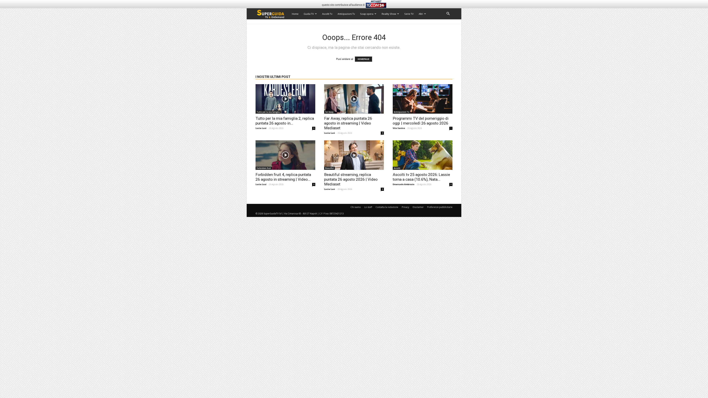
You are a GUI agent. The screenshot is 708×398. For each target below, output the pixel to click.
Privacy (405, 207)
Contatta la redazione (387, 207)
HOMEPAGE (363, 59)
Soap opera (366, 13)
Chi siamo (355, 207)
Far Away (329, 112)
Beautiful (329, 168)
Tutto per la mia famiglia (268, 112)
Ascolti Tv (327, 13)
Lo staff (368, 207)
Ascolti (397, 168)
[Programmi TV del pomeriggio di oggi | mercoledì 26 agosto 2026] (422, 99)
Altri (421, 13)
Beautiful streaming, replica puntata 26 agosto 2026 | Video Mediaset (351, 179)
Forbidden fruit (264, 168)
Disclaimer (418, 207)
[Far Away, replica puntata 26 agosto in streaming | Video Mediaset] (354, 99)
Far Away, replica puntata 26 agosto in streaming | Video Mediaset (348, 123)
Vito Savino (399, 128)
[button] (448, 14)
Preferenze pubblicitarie (439, 207)
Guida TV (309, 13)
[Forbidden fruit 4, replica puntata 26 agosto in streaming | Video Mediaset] (285, 155)
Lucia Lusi (261, 128)
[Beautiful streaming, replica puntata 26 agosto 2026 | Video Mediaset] (354, 155)
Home (295, 13)
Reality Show (389, 13)
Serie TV (409, 13)
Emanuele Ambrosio (403, 184)
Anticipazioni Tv (346, 13)
